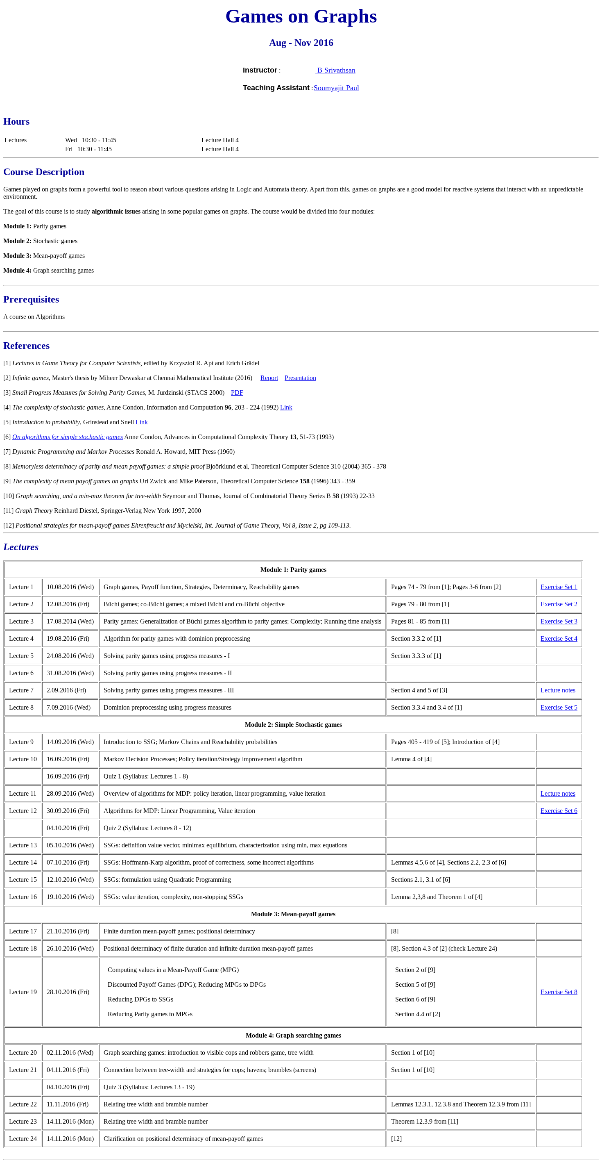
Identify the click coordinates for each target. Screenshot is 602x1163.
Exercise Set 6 (559, 810)
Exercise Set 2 (559, 604)
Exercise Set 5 (559, 707)
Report (269, 377)
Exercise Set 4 (559, 638)
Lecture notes (558, 690)
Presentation (300, 377)
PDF (237, 392)
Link (286, 407)
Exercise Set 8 (559, 991)
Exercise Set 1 (559, 586)
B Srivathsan (335, 70)
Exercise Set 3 (559, 621)
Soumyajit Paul (336, 88)
